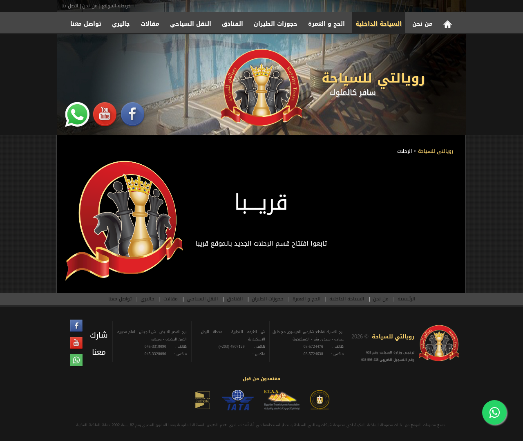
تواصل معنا (85, 24)
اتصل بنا (69, 5)
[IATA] (237, 408)
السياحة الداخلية (378, 24)
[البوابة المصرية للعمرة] (202, 408)
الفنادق (232, 24)
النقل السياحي (190, 24)
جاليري (121, 24)
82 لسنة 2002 (123, 425)
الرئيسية (406, 298)
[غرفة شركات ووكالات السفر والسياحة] (282, 408)
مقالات (150, 24)
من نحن (90, 5)
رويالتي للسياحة (373, 78)
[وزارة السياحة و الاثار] (320, 408)
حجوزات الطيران (275, 24)
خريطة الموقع (116, 5)
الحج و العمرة (326, 24)
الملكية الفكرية (366, 425)
